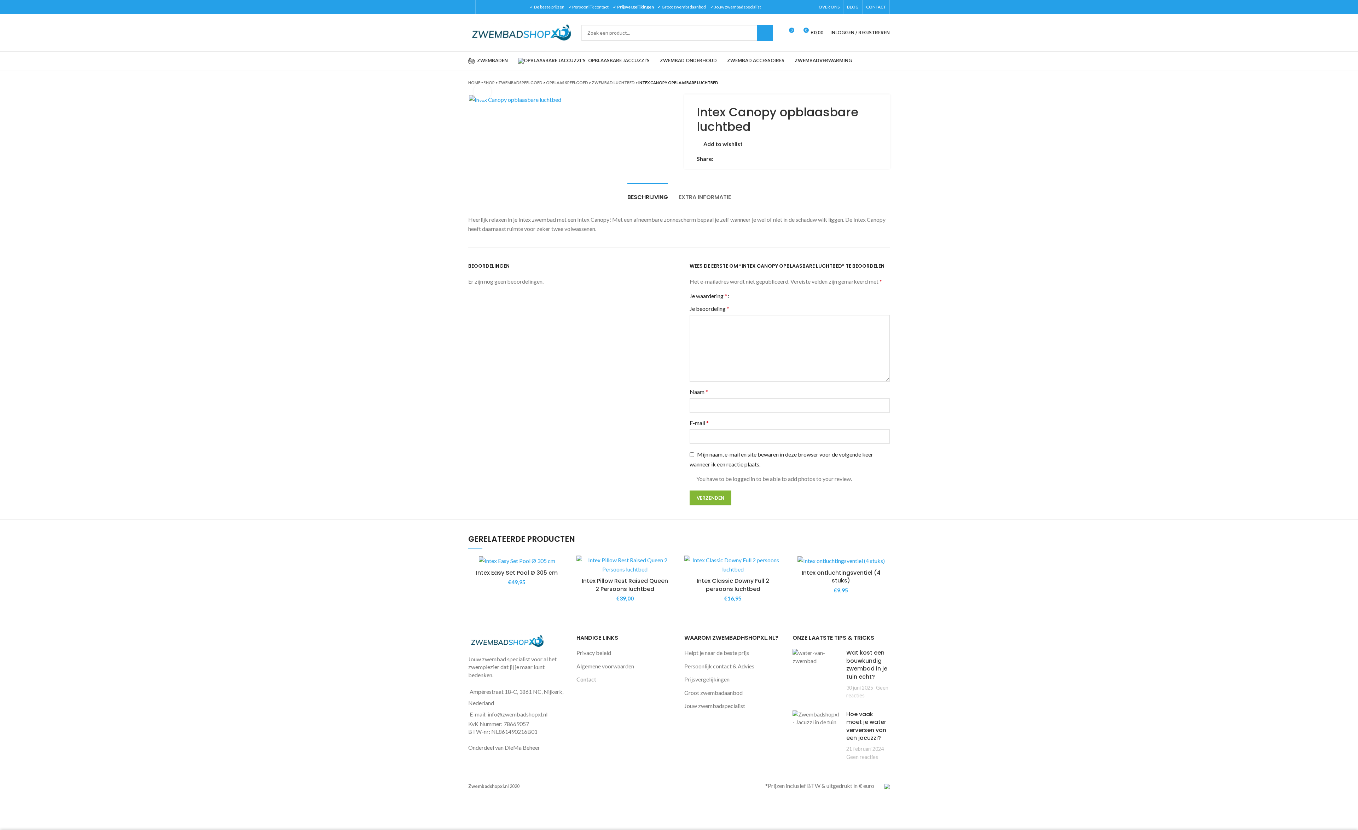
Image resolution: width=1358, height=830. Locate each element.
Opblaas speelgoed (567, 82)
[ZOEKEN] (765, 33)
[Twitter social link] (727, 158)
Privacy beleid (593, 652)
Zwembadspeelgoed (520, 82)
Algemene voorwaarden (605, 666)
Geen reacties (862, 757)
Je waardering (708, 296)
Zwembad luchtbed (613, 82)
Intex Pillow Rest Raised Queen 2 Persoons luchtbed (625, 585)
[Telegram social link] (752, 158)
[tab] (647, 193)
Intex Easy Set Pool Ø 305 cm (517, 573)
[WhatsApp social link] (743, 158)
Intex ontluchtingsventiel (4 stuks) (841, 577)
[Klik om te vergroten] (482, 91)
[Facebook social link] (719, 158)
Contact (586, 679)
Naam (699, 391)
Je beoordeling (709, 308)
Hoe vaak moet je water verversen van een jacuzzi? (866, 726)
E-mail (699, 422)
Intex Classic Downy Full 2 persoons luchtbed (733, 585)
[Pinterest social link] (735, 158)
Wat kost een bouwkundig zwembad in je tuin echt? (866, 664)
